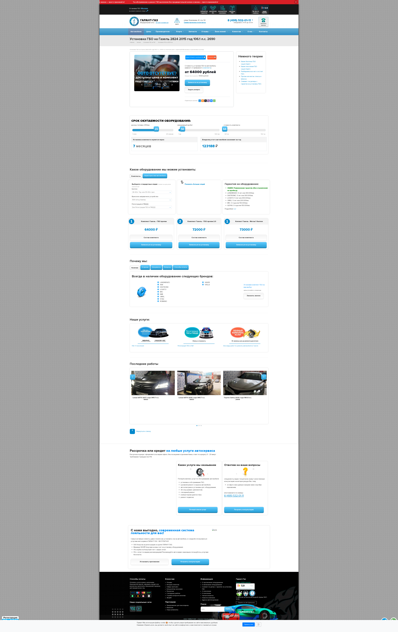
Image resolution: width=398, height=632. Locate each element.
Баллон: (135, 189)
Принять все (248, 624)
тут (235, 209)
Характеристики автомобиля (155, 176)
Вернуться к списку (143, 431)
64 (224, 129)
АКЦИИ (169, 598)
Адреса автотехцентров (210, 600)
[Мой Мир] (199, 100)
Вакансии (170, 607)
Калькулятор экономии (175, 589)
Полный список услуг (197, 510)
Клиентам (237, 31)
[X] (205, 100)
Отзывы (205, 31)
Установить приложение (149, 562)
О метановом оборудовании (212, 585)
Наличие (134, 268)
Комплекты (136, 176)
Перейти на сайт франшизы (246, 602)
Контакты (263, 31)
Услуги (179, 31)
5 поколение (206, 593)
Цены (148, 31)
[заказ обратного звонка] (263, 21)
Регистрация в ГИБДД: (140, 204)
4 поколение (206, 591)
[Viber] (208, 100)
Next (176, 73)
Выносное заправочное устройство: (145, 196)
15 (156, 129)
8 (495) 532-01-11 (239, 20)
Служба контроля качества (176, 595)
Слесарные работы (173, 593)
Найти (228, 609)
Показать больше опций (195, 184)
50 (182, 129)
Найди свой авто (172, 587)
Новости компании (208, 598)
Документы (156, 267)
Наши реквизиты (172, 610)
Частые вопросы (208, 595)
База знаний (220, 31)
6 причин (145, 267)
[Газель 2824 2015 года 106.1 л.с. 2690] (157, 73)
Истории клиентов (173, 585)
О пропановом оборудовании (212, 582)
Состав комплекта (151, 238)
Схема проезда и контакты (195, 22)
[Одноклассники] (202, 100)
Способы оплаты (180, 267)
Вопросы (167, 267)
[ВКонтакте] (211, 100)
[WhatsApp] (214, 100)
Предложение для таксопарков (178, 605)
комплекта (207, 68)
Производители (163, 31)
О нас (250, 31)
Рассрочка (170, 591)
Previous (137, 73)
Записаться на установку (151, 245)
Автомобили (135, 31)
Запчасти (193, 31)
